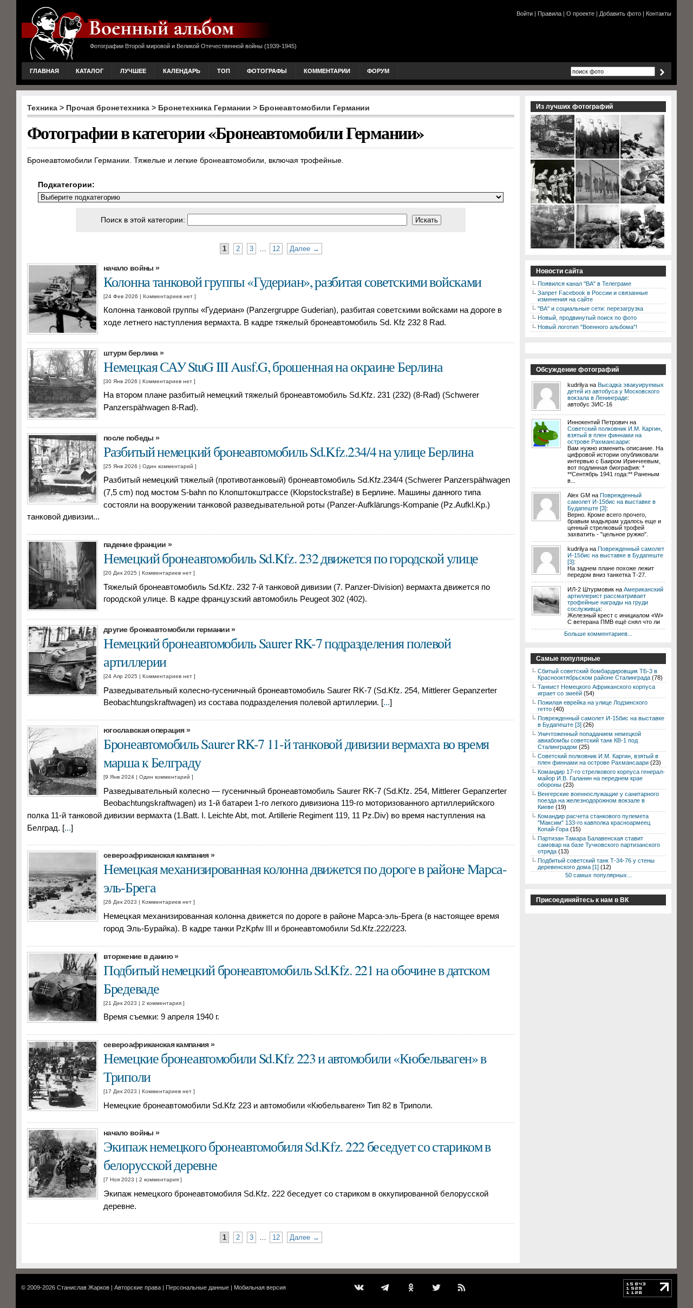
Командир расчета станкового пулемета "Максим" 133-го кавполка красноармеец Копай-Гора (594, 822)
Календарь (181, 71)
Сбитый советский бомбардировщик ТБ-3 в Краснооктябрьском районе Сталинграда (597, 674)
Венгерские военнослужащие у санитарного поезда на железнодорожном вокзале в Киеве (598, 800)
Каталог (89, 71)
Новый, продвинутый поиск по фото (587, 317)
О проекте (580, 13)
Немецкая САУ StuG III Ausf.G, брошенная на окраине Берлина (273, 366)
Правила (549, 13)
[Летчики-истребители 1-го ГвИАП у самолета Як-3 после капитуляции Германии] (553, 247)
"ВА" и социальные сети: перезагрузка (590, 308)
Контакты (658, 13)
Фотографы (267, 71)
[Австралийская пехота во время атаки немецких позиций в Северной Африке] (642, 157)
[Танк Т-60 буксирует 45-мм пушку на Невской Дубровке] (598, 247)
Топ (223, 71)
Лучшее (133, 71)
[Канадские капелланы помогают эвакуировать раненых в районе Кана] (642, 247)
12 (276, 249)
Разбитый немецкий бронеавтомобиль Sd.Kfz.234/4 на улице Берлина (288, 451)
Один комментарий (167, 466)
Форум (378, 71)
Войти (525, 13)
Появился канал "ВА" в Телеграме (584, 283)
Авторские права (137, 1287)
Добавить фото (620, 13)
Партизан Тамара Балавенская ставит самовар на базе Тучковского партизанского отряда (599, 845)
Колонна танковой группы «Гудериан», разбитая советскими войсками (292, 281)
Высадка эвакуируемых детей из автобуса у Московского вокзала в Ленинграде (615, 391)
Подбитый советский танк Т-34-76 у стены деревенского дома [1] (596, 863)
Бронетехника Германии (204, 107)
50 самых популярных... (598, 875)
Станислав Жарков (83, 1287)
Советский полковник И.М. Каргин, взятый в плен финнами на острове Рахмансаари (614, 435)
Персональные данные (197, 1287)
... (386, 702)
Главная (44, 71)
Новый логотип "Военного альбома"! (587, 327)
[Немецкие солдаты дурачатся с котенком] (553, 202)
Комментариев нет (168, 296)
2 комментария (161, 1003)
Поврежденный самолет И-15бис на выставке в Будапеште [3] (611, 501)
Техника (42, 107)
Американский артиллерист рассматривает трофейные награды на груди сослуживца (615, 599)
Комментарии (327, 71)
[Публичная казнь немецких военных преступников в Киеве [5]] (598, 202)
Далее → (304, 249)
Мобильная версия (260, 1287)
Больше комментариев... (598, 633)
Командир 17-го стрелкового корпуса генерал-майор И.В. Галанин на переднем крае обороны (601, 778)
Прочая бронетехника (107, 107)
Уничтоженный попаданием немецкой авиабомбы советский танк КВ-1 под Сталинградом (589, 740)
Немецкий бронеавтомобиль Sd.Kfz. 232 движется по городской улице (290, 558)
